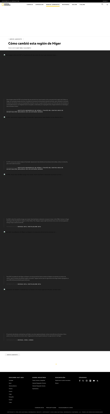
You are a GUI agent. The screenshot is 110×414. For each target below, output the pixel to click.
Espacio (10, 399)
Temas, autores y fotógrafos (38, 380)
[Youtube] (94, 381)
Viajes (10, 394)
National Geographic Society (38, 386)
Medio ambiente (13, 386)
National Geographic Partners (39, 383)
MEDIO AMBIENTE (16, 39)
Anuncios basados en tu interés (66, 407)
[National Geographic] (3, 4)
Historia (10, 388)
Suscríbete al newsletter (10, 1)
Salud (10, 383)
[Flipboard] (90, 381)
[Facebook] (80, 381)
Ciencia (10, 391)
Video (10, 402)
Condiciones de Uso (39, 407)
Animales (11, 380)
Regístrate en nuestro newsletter (62, 380)
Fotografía (11, 397)
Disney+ (105, 1)
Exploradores (35, 388)
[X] (83, 381)
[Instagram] (86, 381)
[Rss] (97, 381)
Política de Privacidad (51, 407)
